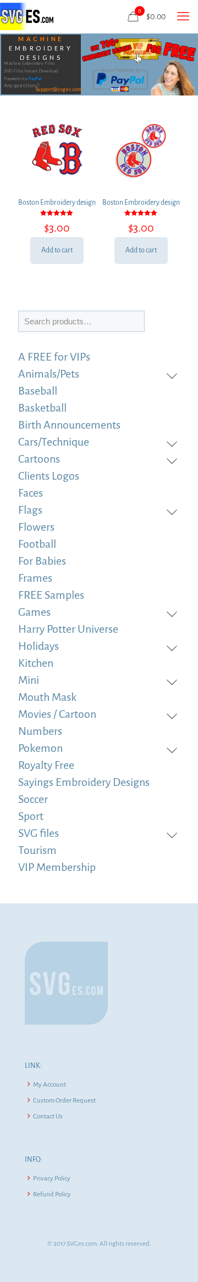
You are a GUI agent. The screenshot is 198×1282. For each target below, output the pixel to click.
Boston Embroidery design (57, 202)
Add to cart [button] (57, 250)
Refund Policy (52, 1194)
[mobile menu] (183, 16)
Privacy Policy (51, 1178)
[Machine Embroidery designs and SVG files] (26, 16)
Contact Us (48, 1116)
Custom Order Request (64, 1100)
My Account (49, 1084)
